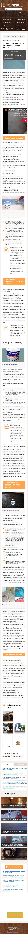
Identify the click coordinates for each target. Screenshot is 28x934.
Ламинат (21, 12)
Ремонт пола (7, 36)
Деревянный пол (7, 19)
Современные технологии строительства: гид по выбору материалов (15, 769)
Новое (7, 764)
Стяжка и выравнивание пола (7, 12)
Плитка (7, 15)
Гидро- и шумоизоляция (17, 36)
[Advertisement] (14, 907)
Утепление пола (21, 25)
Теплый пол (7, 25)
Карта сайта (9, 932)
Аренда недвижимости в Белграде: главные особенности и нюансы (13, 881)
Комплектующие (21, 29)
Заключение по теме (8, 58)
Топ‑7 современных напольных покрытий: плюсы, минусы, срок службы (15, 787)
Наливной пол (20, 22)
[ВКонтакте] (17, 741)
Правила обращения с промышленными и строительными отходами (13, 885)
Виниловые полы (21, 19)
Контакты (15, 932)
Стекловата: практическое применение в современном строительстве (13, 773)
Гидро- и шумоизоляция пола (7, 29)
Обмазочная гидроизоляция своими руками (13, 55)
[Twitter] (19, 741)
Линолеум (20, 15)
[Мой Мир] (19, 743)
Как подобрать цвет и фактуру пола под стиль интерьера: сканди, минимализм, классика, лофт (15, 782)
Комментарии (21, 764)
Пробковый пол (7, 22)
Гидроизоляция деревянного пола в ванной (13, 56)
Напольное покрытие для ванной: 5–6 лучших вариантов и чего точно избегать (14, 778)
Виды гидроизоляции (8, 54)
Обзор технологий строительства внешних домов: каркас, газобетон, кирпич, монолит (13, 876)
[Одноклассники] (17, 743)
